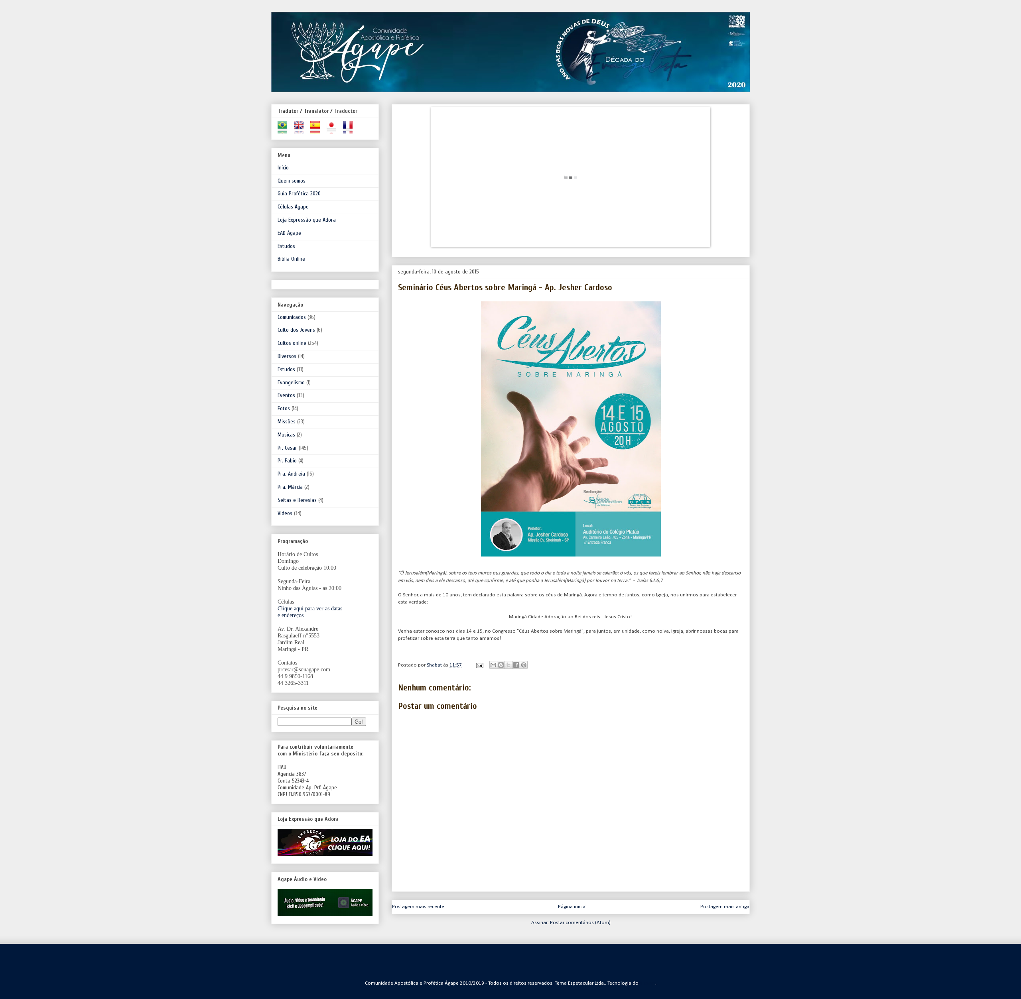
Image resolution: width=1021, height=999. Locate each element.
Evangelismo (291, 382)
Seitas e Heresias (297, 500)
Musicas (286, 434)
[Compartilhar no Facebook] (516, 665)
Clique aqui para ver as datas (310, 609)
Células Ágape (293, 206)
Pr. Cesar (287, 447)
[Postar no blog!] (501, 665)
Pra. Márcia (290, 487)
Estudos (286, 246)
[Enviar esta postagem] (479, 665)
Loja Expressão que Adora (307, 219)
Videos (285, 513)
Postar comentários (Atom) (580, 922)
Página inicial (572, 906)
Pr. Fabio (287, 460)
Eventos (286, 395)
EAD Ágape (289, 233)
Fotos (284, 408)
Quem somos (292, 180)
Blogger (648, 983)
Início (283, 167)
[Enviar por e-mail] (493, 665)
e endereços (291, 615)
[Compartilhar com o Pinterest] (524, 665)
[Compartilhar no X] (508, 665)
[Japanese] (334, 130)
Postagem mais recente (418, 906)
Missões (287, 421)
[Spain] (317, 130)
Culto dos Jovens (296, 329)
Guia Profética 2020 (299, 193)
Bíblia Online (291, 259)
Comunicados (292, 317)
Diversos (287, 356)
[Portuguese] (285, 130)
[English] (301, 130)
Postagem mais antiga (724, 906)
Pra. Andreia (291, 473)
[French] (350, 130)
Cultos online (292, 343)
